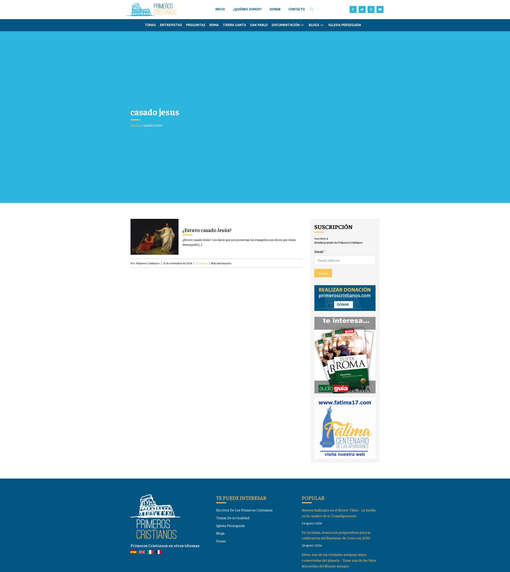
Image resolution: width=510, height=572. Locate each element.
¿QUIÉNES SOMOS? (247, 9)
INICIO (220, 9)
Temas (150, 25)
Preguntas (195, 25)
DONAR (275, 9)
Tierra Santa (234, 25)
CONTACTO (296, 9)
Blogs (220, 533)
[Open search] (312, 10)
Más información (221, 263)
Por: (145, 263)
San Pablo (259, 25)
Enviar (323, 273)
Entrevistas (171, 25)
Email (319, 251)
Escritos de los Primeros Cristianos (244, 510)
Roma (214, 25)
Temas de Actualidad (232, 517)
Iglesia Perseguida (344, 25)
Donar (221, 541)
